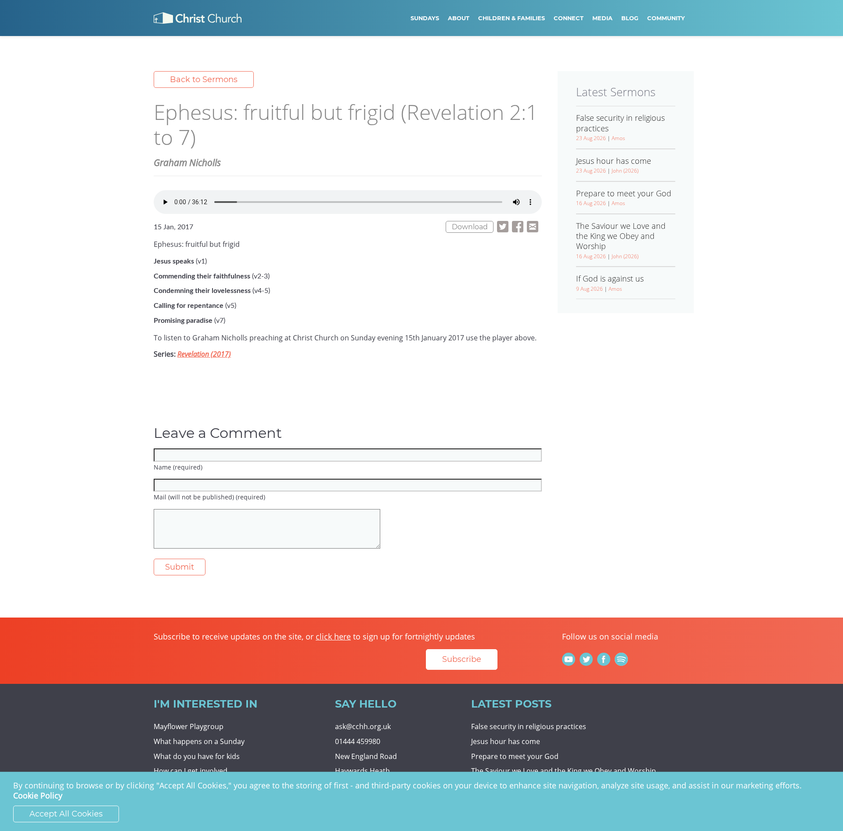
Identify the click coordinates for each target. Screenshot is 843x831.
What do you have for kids (197, 756)
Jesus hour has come (505, 741)
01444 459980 (357, 741)
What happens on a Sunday (199, 741)
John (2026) (625, 170)
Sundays (425, 18)
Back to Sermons (204, 79)
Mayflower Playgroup (188, 726)
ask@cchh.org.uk (363, 726)
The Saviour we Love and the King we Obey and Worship (563, 771)
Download (470, 227)
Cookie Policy (37, 796)
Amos (618, 138)
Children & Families (511, 18)
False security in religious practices (528, 726)
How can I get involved (190, 771)
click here (333, 636)
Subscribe (461, 659)
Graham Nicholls (187, 162)
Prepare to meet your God (514, 756)
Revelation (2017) (204, 354)
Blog (629, 18)
